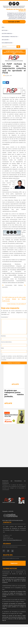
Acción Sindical (7, 33)
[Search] (18, 46)
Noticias (5, 30)
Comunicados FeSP (10, 285)
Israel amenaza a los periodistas (16, 304)
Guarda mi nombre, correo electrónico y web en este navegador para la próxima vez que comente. (14, 357)
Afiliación (5, 39)
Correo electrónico (6, 342)
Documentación (7, 42)
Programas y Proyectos (10, 36)
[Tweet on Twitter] (4, 82)
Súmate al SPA (14, 22)
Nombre (3, 336)
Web (2, 348)
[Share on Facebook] (7, 82)
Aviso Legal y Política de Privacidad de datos (12, 520)
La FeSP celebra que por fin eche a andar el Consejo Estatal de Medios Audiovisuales (14, 299)
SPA (3, 27)
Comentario (4, 317)
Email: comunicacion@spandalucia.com (12, 540)
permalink (5, 287)
